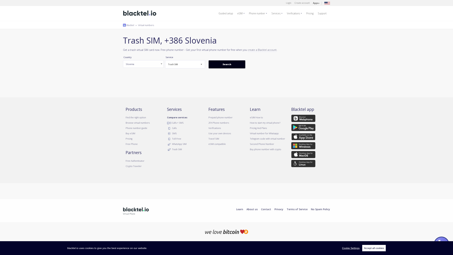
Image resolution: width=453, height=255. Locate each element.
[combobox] (185, 64)
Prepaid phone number (220, 117)
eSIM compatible (217, 144)
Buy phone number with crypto (265, 149)
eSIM (240, 13)
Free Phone (132, 144)
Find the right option (136, 117)
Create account (302, 2)
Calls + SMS (177, 122)
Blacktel (130, 25)
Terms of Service (297, 209)
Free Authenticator (135, 160)
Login (288, 2)
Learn (239, 209)
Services (275, 13)
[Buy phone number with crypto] (226, 231)
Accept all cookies (374, 248)
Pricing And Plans (258, 128)
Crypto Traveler (134, 166)
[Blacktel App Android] (303, 128)
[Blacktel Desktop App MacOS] (303, 155)
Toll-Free (176, 138)
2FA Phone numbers (218, 122)
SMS (174, 133)
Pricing (310, 13)
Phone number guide (136, 128)
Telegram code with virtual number (267, 138)
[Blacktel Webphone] (303, 119)
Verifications (293, 13)
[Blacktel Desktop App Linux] (303, 164)
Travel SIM (213, 138)
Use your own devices (219, 133)
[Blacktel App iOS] (303, 137)
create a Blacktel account (262, 50)
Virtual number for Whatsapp (264, 133)
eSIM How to (256, 117)
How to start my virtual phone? (265, 122)
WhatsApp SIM (179, 144)
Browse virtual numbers (138, 122)
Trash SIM (176, 149)
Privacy (278, 209)
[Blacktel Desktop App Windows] (303, 146)
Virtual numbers (146, 25)
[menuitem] (227, 13)
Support (322, 13)
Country (127, 57)
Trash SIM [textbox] (173, 64)
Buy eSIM (130, 133)
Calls (174, 128)
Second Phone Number (262, 144)
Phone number (257, 13)
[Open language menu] (327, 3)
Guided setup (226, 13)
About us (252, 209)
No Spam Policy (320, 209)
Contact (266, 209)
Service (169, 57)
